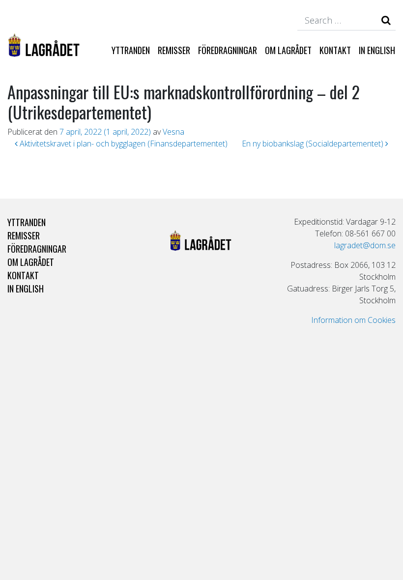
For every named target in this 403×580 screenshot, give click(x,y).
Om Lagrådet (288, 50)
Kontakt (335, 50)
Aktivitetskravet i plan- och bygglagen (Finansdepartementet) (123, 143)
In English (377, 50)
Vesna (173, 131)
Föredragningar (227, 50)
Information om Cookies (353, 320)
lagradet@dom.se (365, 245)
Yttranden (131, 50)
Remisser (174, 50)
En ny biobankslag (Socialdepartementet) (313, 143)
